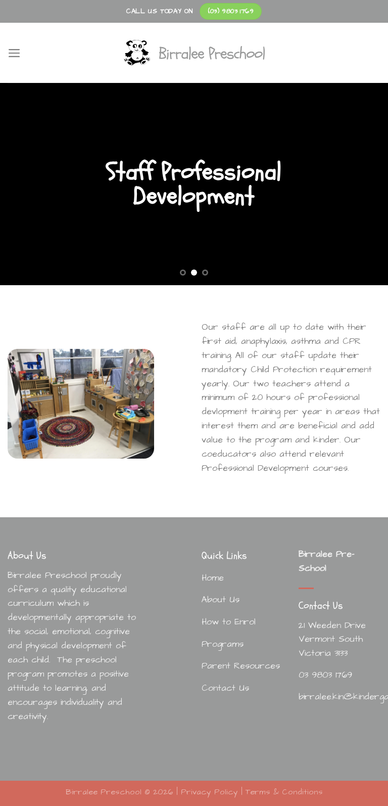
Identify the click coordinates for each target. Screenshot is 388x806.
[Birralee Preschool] (194, 53)
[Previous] (21, 184)
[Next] (367, 184)
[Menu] (14, 53)
